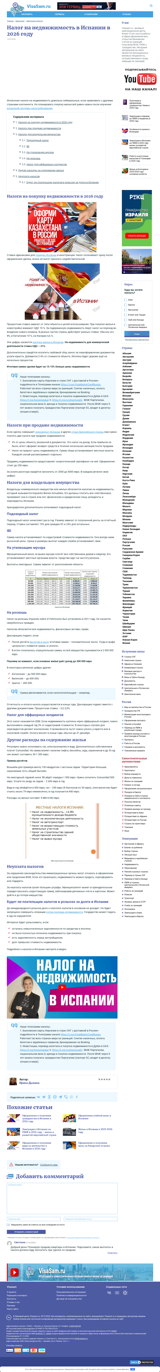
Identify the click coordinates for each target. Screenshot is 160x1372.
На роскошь (33, 158)
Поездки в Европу (132, 792)
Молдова (127, 516)
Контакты (11, 1299)
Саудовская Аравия (132, 552)
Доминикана (129, 421)
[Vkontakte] (38, 1096)
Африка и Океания (133, 664)
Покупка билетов (132, 802)
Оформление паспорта (135, 720)
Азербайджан (129, 363)
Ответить (113, 1252)
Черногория (128, 613)
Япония (126, 643)
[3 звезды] (104, 1079)
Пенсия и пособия (132, 724)
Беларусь (127, 379)
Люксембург (129, 496)
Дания (125, 418)
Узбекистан (128, 594)
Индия (125, 431)
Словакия (127, 565)
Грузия (126, 415)
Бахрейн (126, 376)
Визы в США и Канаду (134, 677)
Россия (126, 545)
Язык (126, 831)
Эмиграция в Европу (134, 916)
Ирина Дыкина (29, 1083)
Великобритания (131, 392)
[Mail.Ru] (54, 1096)
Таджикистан (129, 574)
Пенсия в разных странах (136, 871)
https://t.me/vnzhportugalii (67, 400)
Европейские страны (134, 684)
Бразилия (127, 389)
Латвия (126, 486)
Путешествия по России (135, 820)
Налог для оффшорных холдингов (46, 164)
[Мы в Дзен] (125, 1293)
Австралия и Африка (134, 844)
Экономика (129, 909)
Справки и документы (134, 747)
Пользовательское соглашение (71, 1292)
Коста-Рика (128, 480)
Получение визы (133, 651)
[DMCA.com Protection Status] (141, 1362)
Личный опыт (130, 855)
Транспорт (129, 898)
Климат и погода (132, 785)
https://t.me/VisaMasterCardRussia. (81, 384)
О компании (91, 14)
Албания (127, 366)
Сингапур (127, 561)
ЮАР (125, 636)
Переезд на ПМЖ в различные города (133, 729)
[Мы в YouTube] (117, 1293)
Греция (126, 412)
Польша (126, 539)
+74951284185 (75, 1326)
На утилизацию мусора (40, 152)
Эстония (126, 633)
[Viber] (65, 1096)
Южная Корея (129, 639)
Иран (125, 441)
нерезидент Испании (47, 431)
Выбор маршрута (132, 774)
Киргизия (127, 473)
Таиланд (126, 578)
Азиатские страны (132, 660)
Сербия (126, 558)
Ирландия (127, 444)
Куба (125, 483)
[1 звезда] (99, 1079)
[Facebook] (76, 1096)
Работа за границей (133, 891)
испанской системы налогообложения (29, 108)
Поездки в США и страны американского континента (137, 797)
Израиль (127, 428)
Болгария (127, 386)
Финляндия (128, 604)
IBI (27, 146)
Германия (127, 405)
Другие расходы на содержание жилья (41, 170)
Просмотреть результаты (137, 339)
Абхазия (126, 353)
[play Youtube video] (62, 987)
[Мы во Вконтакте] (109, 1293)
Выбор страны (131, 851)
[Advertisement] (62, 71)
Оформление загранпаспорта (138, 788)
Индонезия (128, 434)
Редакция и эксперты (17, 1295)
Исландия (127, 447)
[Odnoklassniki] (49, 1096)
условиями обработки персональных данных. (82, 1237)
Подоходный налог (37, 140)
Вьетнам (127, 402)
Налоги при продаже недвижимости (39, 128)
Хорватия (127, 610)
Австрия (126, 360)
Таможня (128, 827)
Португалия (128, 542)
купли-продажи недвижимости (64, 912)
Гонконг (126, 408)
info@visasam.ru (81, 1339)
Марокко (127, 509)
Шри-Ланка (128, 630)
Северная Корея (131, 555)
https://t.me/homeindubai (34, 400)
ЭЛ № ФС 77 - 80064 (43, 1334)
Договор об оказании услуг (69, 1299)
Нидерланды (129, 526)
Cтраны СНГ (130, 657)
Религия (128, 894)
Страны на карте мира (134, 823)
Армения (127, 373)
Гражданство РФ (132, 711)
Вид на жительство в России (137, 707)
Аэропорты (129, 770)
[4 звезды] (107, 1079)
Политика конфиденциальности (71, 1295)
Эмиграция (130, 838)
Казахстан (128, 457)
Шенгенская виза (132, 694)
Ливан (125, 490)
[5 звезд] (109, 1079)
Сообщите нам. (49, 1164)
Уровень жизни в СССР (135, 902)
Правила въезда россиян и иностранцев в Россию (137, 735)
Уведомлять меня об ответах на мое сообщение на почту (38, 1225)
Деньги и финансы (133, 777)
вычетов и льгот (39, 641)
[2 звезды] (102, 1079)
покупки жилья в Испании (48, 342)
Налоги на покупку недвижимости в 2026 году (45, 122)
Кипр (125, 470)
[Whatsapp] (71, 1096)
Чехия (125, 617)
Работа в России (132, 743)
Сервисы (59, 14)
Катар (125, 467)
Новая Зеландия (131, 529)
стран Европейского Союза (87, 431)
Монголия (127, 522)
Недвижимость (131, 864)
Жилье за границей (133, 781)
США (125, 571)
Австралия (128, 356)
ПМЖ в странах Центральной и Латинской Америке (136, 885)
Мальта (126, 506)
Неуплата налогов (29, 176)
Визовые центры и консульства (133, 672)
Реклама (11, 1305)
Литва (125, 493)
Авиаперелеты (131, 767)
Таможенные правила (134, 750)
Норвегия (127, 532)
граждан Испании (46, 255)
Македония (128, 500)
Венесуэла (128, 399)
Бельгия (126, 382)
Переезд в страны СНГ (134, 875)
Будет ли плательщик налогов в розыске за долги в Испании (62, 182)
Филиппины (128, 600)
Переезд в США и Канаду (136, 879)
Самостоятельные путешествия (134, 760)
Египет (126, 425)
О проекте (11, 1292)
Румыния (127, 548)
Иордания (127, 438)
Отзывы (126, 14)
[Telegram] (60, 1096)
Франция (127, 607)
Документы (129, 681)
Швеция (126, 626)
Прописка (129, 740)
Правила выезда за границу (137, 809)
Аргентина (128, 369)
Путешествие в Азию (134, 813)
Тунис (125, 584)
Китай (125, 477)
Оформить (26, 14)
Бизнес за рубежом (133, 847)
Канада (126, 464)
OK (133, 1369)
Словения (127, 568)
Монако (126, 519)
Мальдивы (128, 503)
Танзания (127, 581)
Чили (125, 620)
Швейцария (128, 623)
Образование (130, 868)
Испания (127, 451)
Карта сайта (12, 1309)
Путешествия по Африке (135, 816)
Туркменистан (130, 587)
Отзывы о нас (13, 1302)
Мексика (127, 513)
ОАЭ (124, 535)
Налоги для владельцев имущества (39, 134)
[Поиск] (151, 6)
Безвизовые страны (133, 667)
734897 (114, 1331)
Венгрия (126, 395)
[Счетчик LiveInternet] (8, 1362)
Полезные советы (132, 805)
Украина (126, 597)
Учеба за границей (133, 905)
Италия (126, 454)
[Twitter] (43, 1096)
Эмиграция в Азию (133, 913)
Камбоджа (128, 460)
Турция (126, 591)
